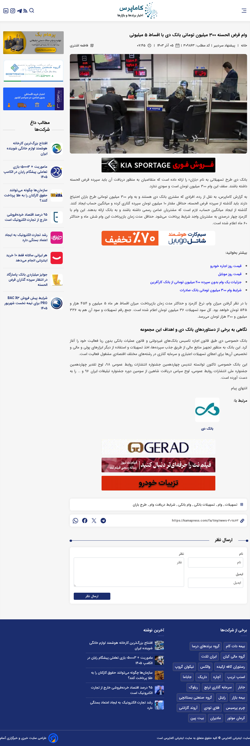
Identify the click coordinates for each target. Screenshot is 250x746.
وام (219, 504)
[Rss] (25, 11)
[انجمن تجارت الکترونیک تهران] (56, 217)
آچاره (217, 677)
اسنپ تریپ (236, 677)
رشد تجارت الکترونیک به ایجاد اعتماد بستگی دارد (26, 237)
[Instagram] (13, 10)
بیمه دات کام (235, 646)
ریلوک (193, 687)
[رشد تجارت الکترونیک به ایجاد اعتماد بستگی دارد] (159, 705)
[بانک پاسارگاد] (56, 280)
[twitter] (94, 520)
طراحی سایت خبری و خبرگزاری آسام (23, 738)
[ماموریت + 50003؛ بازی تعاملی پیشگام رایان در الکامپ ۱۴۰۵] (159, 660)
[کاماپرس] (137, 10)
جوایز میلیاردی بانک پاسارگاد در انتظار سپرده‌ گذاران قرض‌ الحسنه (27, 280)
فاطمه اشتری (79, 45)
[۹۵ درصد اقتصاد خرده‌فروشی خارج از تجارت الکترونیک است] (159, 690)
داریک (202, 677)
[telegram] (103, 520)
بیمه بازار (238, 698)
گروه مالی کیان (234, 656)
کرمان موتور (236, 718)
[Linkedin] (6, 10)
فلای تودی (211, 708)
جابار (241, 687)
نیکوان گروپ (184, 667)
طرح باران (140, 504)
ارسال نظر (92, 596)
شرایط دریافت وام (162, 504)
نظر (181, 554)
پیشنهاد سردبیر (224, 45)
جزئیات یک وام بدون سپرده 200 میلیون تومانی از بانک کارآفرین (195, 282)
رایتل (222, 698)
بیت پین (197, 718)
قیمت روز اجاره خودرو (225, 266)
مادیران (215, 718)
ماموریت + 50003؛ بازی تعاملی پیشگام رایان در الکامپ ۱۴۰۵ (25, 172)
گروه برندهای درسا (205, 646)
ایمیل (239, 574)
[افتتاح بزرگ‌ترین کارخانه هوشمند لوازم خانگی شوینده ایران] (159, 645)
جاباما (187, 677)
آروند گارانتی (188, 708)
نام (241, 554)
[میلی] (56, 195)
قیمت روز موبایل (229, 274)
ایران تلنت (209, 656)
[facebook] (84, 520)
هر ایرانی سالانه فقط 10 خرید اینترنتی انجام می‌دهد (26, 258)
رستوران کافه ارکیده (231, 667)
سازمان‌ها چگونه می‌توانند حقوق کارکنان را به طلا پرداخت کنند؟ (25, 195)
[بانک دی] (207, 410)
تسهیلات (230, 504)
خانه (244, 45)
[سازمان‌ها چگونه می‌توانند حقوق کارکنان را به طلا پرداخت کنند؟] (159, 675)
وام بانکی (184, 504)
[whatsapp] (75, 520)
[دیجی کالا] (56, 258)
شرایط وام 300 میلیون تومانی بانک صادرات (210, 290)
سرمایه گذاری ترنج (218, 687)
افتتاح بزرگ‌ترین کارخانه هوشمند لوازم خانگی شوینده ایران (27, 148)
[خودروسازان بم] (56, 303)
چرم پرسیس (235, 708)
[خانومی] (56, 238)
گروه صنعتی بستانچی (195, 698)
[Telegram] (19, 10)
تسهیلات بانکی (204, 504)
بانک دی (207, 428)
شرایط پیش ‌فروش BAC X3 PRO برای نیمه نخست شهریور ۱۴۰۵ (25, 303)
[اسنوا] (56, 149)
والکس (205, 667)
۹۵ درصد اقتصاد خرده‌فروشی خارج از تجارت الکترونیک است (26, 217)
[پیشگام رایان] (56, 172)
